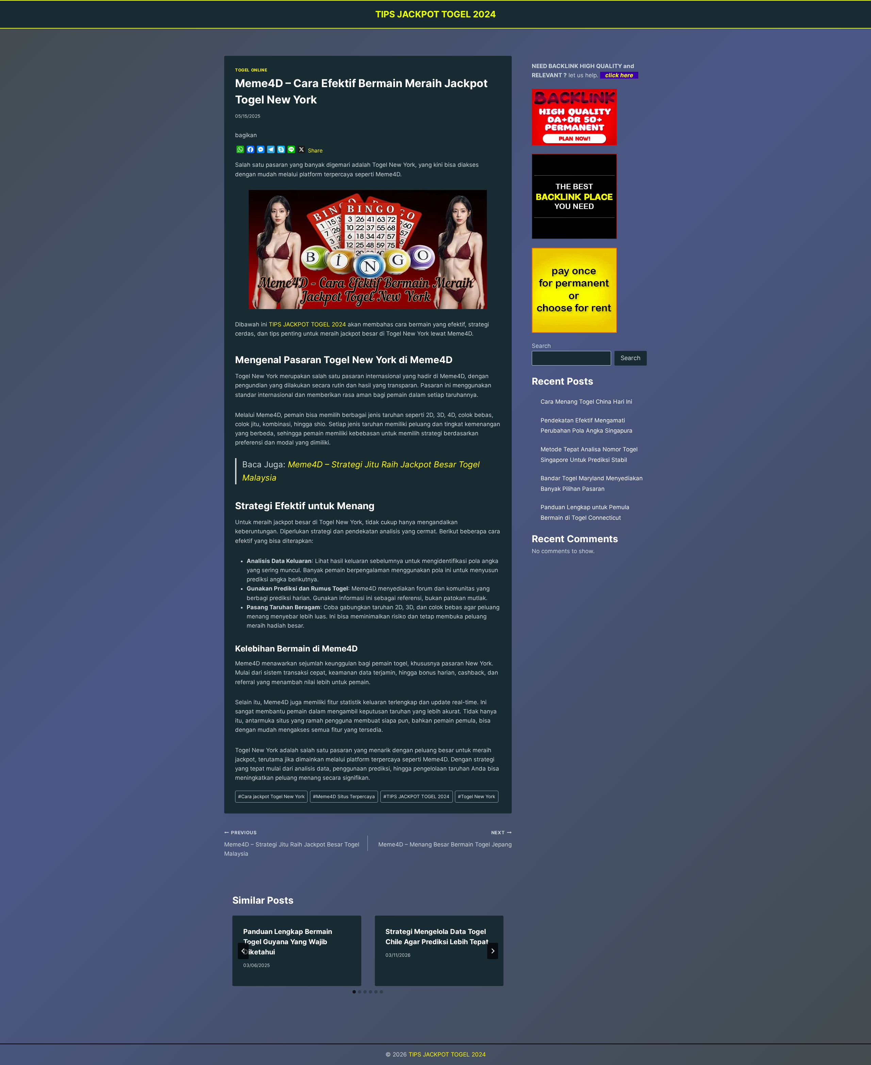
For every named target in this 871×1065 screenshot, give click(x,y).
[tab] (354, 992)
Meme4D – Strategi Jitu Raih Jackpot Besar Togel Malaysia (291, 843)
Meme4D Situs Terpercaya (344, 796)
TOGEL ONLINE (251, 69)
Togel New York (476, 796)
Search (541, 345)
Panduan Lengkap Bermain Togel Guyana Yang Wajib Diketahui (287, 941)
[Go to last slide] (243, 951)
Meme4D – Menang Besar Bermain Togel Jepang (444, 839)
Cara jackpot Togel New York (271, 796)
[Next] (492, 951)
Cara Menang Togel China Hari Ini (586, 401)
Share (315, 150)
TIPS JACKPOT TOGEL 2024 (307, 324)
